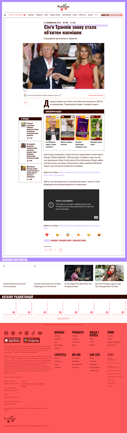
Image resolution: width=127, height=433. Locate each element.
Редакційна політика (114, 374)
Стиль (92, 342)
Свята (74, 345)
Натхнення (66, 15)
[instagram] (13, 333)
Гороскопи (76, 342)
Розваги (39, 15)
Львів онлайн (94, 370)
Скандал (54, 240)
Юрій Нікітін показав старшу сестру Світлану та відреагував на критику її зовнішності (33, 171)
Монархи (57, 336)
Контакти (110, 380)
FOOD (75, 15)
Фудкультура (111, 345)
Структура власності (114, 363)
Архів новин (111, 383)
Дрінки (109, 339)
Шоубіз (31, 15)
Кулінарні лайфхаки (114, 342)
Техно (56, 364)
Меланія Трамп (65, 240)
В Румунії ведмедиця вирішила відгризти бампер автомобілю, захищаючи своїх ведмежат (32, 129)
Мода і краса (55, 15)
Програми (93, 361)
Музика (56, 348)
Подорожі (57, 367)
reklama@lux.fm (10, 404)
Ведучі (92, 358)
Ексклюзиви (58, 345)
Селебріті (57, 339)
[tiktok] (33, 333)
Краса (92, 339)
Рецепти (110, 336)
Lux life (95, 354)
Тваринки (75, 339)
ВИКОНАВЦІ (75, 361)
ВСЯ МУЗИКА (76, 358)
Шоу (55, 342)
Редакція (110, 386)
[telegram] (45, 250)
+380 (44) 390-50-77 (11, 390)
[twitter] (55, 250)
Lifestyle (82, 15)
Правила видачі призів (115, 377)
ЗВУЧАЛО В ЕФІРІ (77, 364)
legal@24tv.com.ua (11, 397)
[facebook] (50, 250)
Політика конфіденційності (113, 367)
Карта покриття (95, 367)
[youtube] (40, 333)
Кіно (46, 15)
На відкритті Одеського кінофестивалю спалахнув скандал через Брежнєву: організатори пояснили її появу (33, 151)
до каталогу (63, 319)
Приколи (75, 336)
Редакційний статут (114, 371)
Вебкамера (93, 364)
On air (90, 15)
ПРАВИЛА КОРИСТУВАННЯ (112, 359)
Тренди (92, 345)
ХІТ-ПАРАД (75, 367)
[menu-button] (5, 15)
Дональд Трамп (79, 240)
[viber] (60, 250)
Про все (57, 358)
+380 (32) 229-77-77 (11, 384)
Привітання (58, 361)
